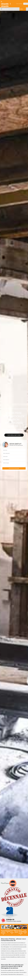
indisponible (5, 4)
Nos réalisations (14, 435)
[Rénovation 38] (4, 9)
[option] (14, 488)
